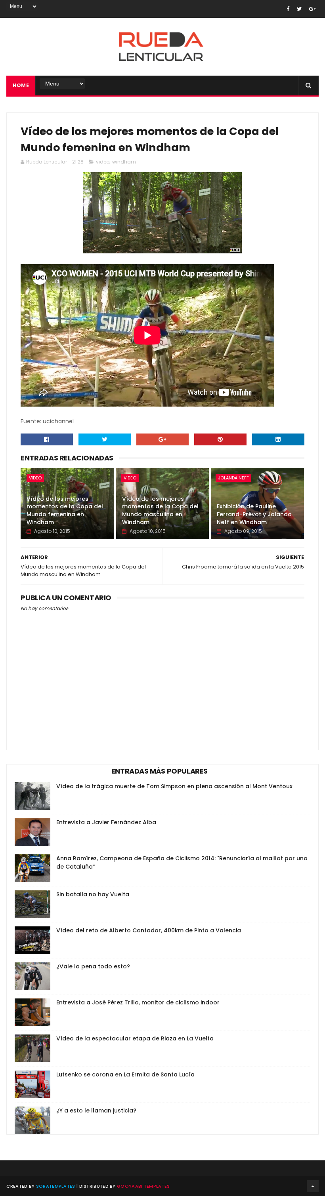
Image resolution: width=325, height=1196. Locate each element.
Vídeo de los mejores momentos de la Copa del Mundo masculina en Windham (160, 510)
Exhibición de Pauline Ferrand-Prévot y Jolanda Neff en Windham (254, 514)
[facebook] (288, 9)
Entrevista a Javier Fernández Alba (106, 822)
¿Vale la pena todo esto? (93, 966)
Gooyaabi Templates (143, 1186)
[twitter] (299, 9)
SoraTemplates (55, 1186)
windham (124, 161)
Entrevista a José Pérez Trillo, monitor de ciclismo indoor (138, 1002)
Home (21, 85)
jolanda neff (233, 478)
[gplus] (312, 9)
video (102, 161)
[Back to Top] (313, 1186)
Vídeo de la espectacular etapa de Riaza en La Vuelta (135, 1038)
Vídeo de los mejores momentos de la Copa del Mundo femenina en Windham (65, 510)
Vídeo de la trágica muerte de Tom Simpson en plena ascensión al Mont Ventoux (174, 786)
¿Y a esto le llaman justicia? (96, 1110)
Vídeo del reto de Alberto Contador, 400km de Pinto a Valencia (148, 930)
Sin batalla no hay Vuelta (92, 894)
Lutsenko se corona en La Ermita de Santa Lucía (125, 1074)
